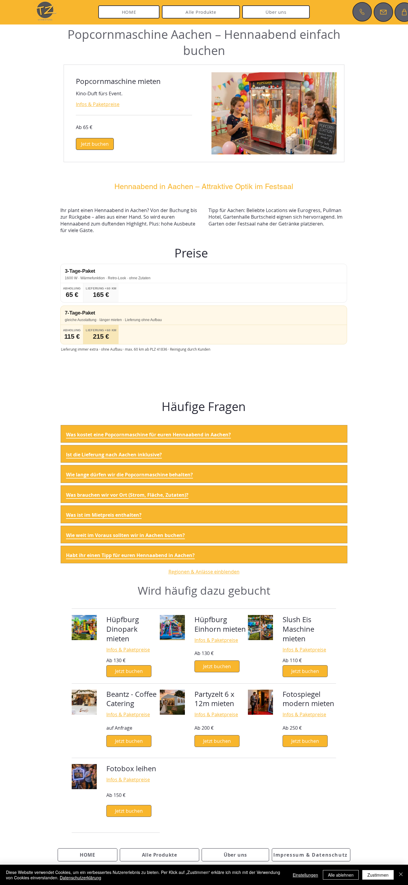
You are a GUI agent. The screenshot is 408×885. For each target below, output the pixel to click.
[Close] (400, 874)
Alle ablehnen (341, 875)
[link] (134, 81)
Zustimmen (378, 875)
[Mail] (383, 12)
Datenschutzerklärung (80, 878)
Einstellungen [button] (305, 875)
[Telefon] (362, 12)
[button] (95, 144)
